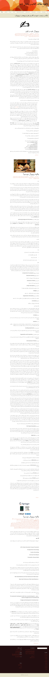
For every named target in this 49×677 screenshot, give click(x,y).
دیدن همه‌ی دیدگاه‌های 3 (36, 643)
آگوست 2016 (45, 655)
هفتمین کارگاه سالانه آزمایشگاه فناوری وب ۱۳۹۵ (29, 649)
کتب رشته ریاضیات (18, 649)
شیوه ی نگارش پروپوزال (23, 35)
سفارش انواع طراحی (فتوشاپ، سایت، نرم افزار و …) (29, 654)
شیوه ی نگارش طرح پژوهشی (17, 35)
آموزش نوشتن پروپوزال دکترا (25, 33)
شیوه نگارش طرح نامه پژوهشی (28, 35)
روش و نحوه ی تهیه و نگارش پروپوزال (35, 35)
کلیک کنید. (16, 107)
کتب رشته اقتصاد (32, 656)
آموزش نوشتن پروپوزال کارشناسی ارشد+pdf (34, 34)
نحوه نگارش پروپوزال (25, 177)
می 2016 (46, 660)
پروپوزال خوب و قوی (32, 31)
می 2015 (46, 664)
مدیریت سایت (25, 36)
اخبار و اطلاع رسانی (32, 33)
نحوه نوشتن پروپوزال (21, 177)
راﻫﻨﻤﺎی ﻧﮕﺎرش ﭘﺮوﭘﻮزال (23, 34)
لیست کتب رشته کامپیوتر (32, 657)
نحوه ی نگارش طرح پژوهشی (16, 177)
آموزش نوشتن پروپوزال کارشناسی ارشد (19, 33)
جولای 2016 (46, 657)
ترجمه (21, 666)
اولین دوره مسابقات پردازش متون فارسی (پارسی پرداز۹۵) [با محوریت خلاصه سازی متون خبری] (30, 652)
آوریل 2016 (46, 661)
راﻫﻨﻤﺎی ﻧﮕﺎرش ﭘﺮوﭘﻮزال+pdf (18, 34)
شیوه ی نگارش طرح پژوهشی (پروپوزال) (35, 36)
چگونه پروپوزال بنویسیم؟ (31, 517)
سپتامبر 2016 (46, 654)
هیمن (21, 651)
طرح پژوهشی (30, 36)
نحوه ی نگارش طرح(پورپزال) (36, 178)
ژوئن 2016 (46, 658)
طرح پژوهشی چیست (29, 177)
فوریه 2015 (46, 667)
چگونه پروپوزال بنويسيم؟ (31, 174)
